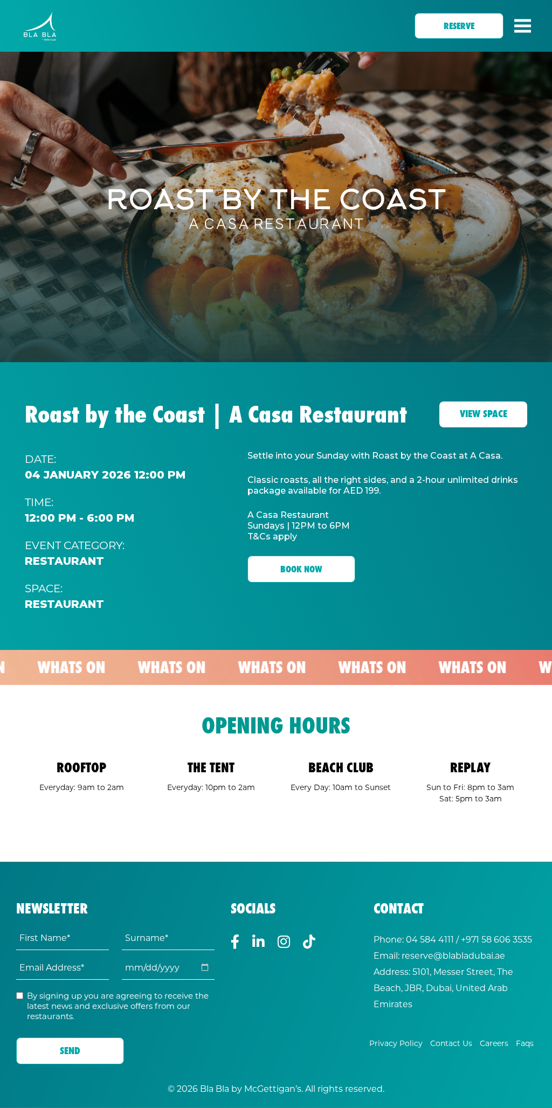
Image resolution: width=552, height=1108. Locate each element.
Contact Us (451, 1043)
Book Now (301, 569)
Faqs (525, 1043)
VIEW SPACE (483, 413)
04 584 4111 (430, 939)
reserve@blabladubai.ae (453, 955)
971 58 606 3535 (499, 939)
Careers (494, 1043)
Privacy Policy (396, 1043)
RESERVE (459, 26)
